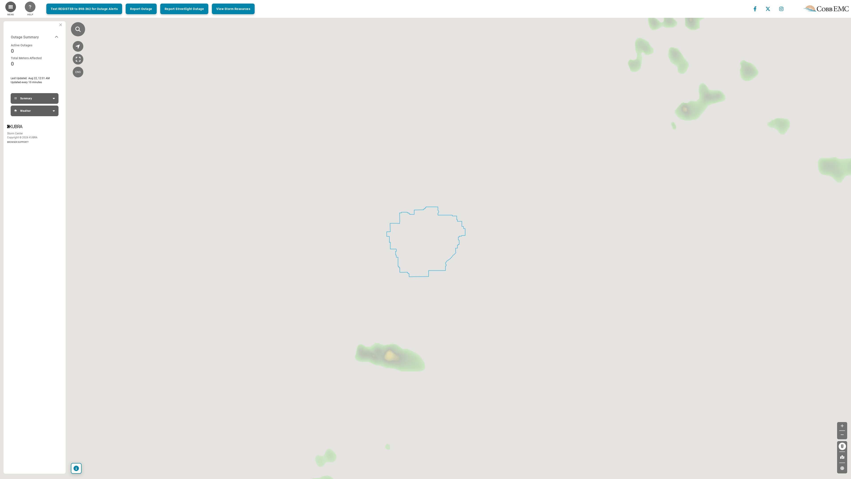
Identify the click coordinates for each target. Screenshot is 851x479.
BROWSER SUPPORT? (18, 142)
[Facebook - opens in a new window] (755, 8)
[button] (11, 9)
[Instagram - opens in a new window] (781, 8)
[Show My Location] (78, 46)
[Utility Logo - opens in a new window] (826, 8)
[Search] (78, 29)
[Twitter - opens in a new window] (768, 8)
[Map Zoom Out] (842, 435)
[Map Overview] (78, 59)
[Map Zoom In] (842, 426)
